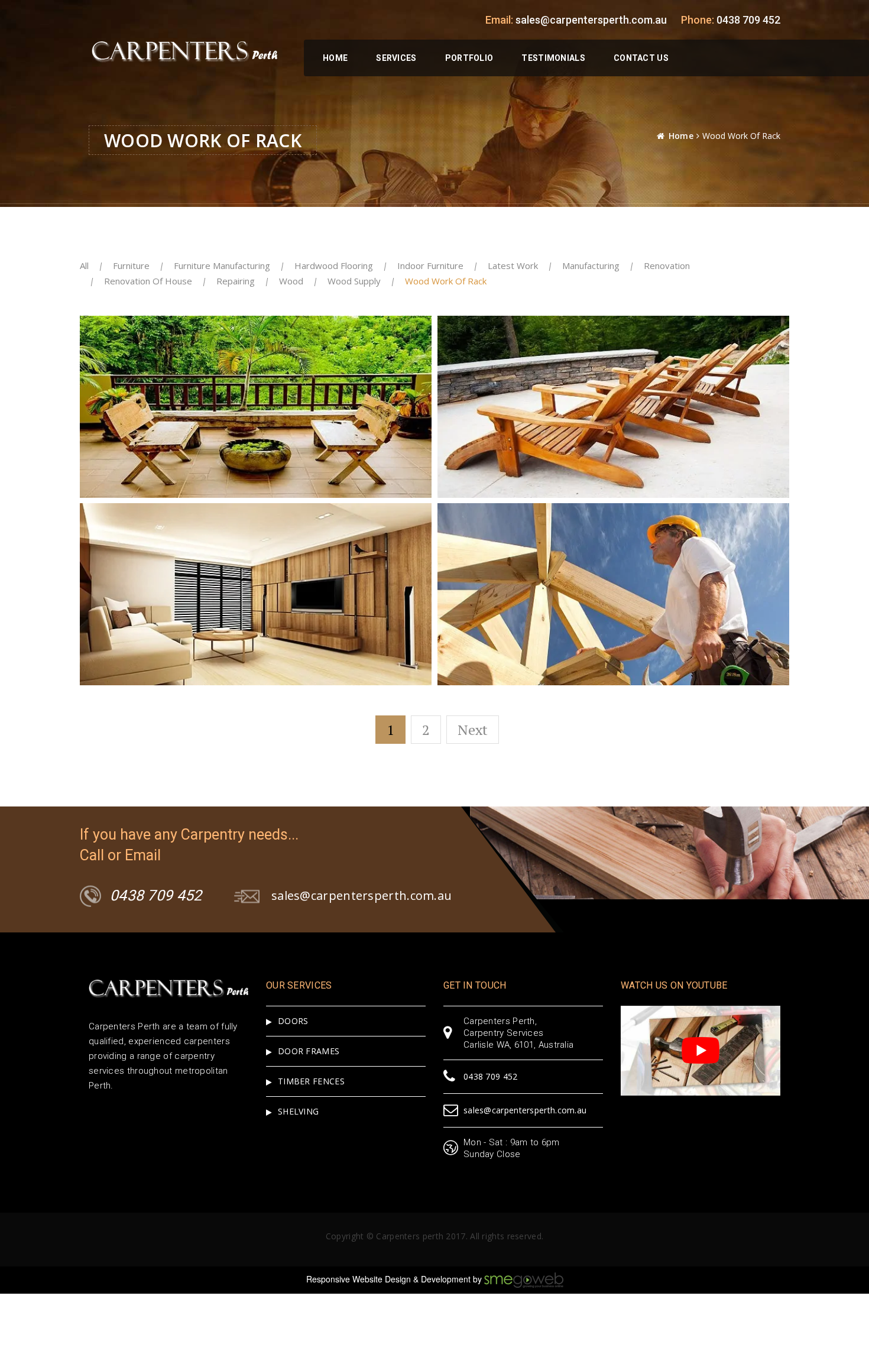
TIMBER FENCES (311, 1081)
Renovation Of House (148, 281)
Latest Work (513, 265)
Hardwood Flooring (333, 265)
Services (396, 58)
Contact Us (641, 58)
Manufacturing (591, 265)
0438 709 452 (748, 20)
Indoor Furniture (430, 265)
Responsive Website (344, 1279)
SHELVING (298, 1111)
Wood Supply (354, 281)
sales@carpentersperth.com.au (591, 20)
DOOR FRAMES (308, 1051)
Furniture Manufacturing (222, 265)
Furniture (131, 265)
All (84, 265)
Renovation (667, 265)
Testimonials (553, 58)
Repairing (235, 281)
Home (335, 58)
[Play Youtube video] (700, 1051)
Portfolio (469, 58)
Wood (291, 281)
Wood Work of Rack (446, 281)
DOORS (293, 1020)
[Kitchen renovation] (379, 338)
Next (473, 729)
